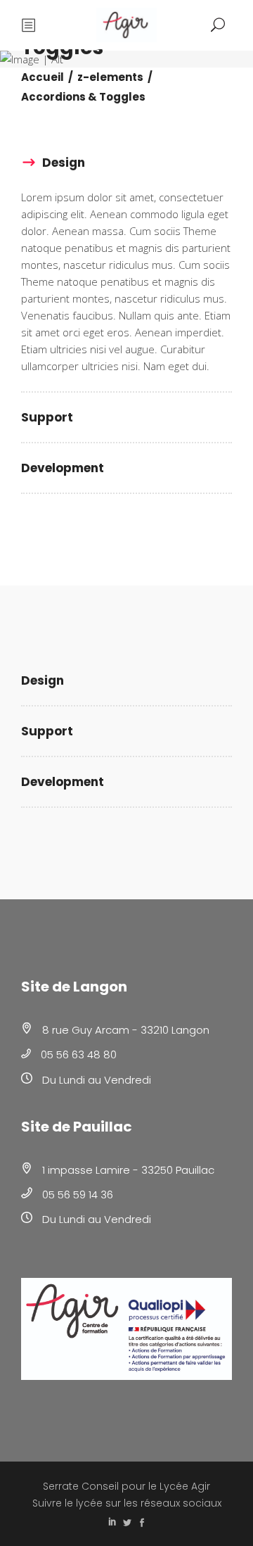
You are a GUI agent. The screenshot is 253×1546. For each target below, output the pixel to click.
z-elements (110, 77)
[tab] (126, 163)
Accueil (42, 77)
